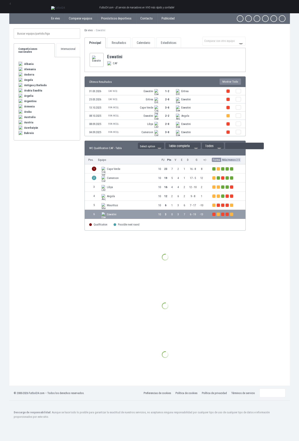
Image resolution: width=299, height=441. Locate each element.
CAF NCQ (112, 91)
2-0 (167, 99)
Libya (150, 124)
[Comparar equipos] (238, 91)
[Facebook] (240, 18)
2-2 (167, 115)
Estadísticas (168, 43)
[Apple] (265, 18)
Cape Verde (146, 107)
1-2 (167, 91)
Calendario (143, 43)
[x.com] (248, 18)
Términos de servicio (243, 393)
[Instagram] (257, 18)
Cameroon (147, 132)
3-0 (167, 107)
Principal (95, 43)
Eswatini (148, 91)
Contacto (146, 18)
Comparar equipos (80, 18)
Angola (185, 115)
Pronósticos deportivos (116, 18)
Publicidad (168, 18)
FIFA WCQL (113, 107)
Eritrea (185, 91)
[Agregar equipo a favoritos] (126, 56)
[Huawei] (282, 18)
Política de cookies (186, 393)
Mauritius (112, 205)
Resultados (119, 43)
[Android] (273, 18)
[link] (165, 91)
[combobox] (224, 41)
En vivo (55, 18)
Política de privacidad (214, 393)
